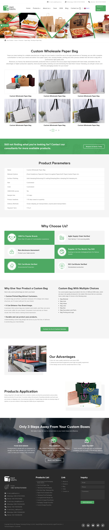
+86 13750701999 (18, 488)
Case (55, 8)
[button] (50, 130)
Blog (66, 8)
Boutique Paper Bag (36, 40)
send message (87, 502)
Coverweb (17, 526)
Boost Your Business (54, 460)
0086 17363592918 (19, 504)
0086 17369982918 (19, 512)
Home (28, 8)
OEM (61, 8)
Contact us (75, 8)
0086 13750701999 (19, 496)
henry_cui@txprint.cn (17, 509)
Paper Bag (27, 40)
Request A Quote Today (94, 146)
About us (46, 8)
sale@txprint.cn (15, 493)
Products (36, 8)
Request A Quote (100, 8)
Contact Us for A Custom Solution (54, 329)
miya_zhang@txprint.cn (17, 501)
